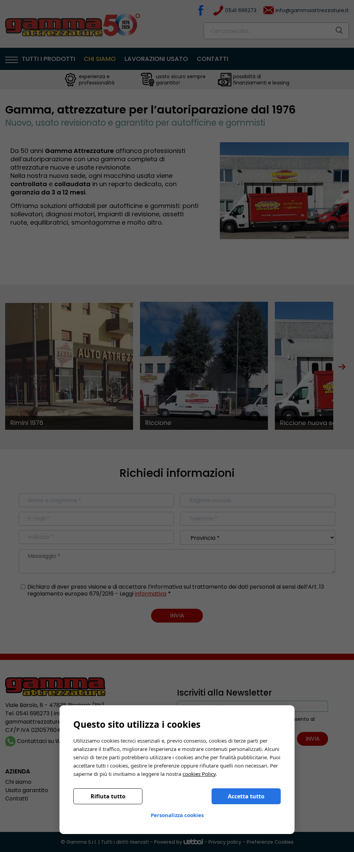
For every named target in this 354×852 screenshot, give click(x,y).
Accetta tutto (246, 796)
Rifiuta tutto (108, 796)
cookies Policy (199, 773)
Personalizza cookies (177, 815)
